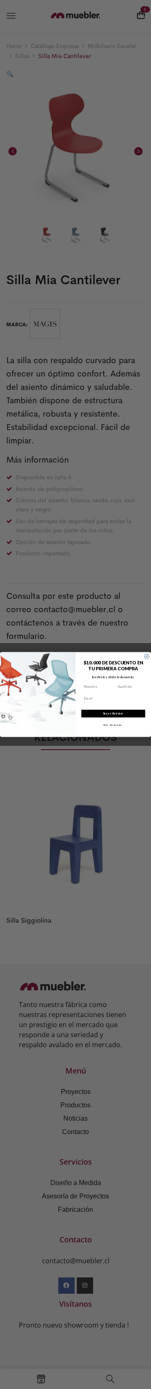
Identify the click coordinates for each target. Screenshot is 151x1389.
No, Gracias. (113, 724)
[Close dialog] (146, 656)
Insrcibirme (113, 713)
